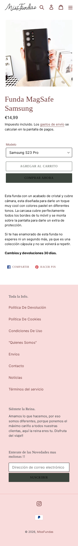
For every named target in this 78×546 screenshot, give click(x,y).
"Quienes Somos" (23, 342)
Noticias (15, 377)
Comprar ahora (39, 178)
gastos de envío (52, 124)
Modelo (11, 144)
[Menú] (70, 7)
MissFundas (45, 531)
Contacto (16, 366)
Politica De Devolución (27, 307)
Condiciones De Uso (25, 331)
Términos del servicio (26, 389)
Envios (14, 354)
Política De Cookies (25, 319)
